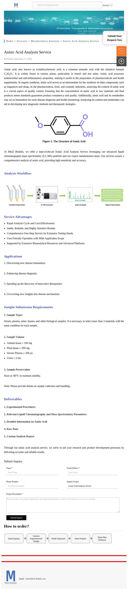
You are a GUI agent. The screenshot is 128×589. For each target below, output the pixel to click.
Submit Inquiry (16, 518)
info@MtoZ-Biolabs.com (36, 579)
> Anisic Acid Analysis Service (79, 41)
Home (10, 41)
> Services (21, 41)
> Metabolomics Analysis (44, 41)
